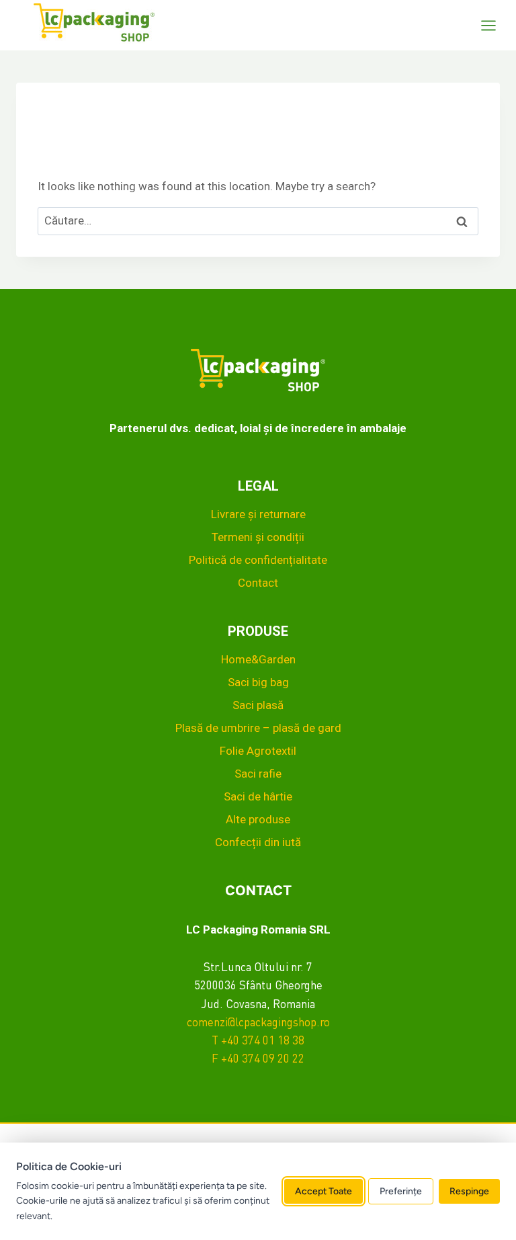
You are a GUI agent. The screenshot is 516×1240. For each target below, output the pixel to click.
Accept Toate (323, 1191)
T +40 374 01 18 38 (258, 1041)
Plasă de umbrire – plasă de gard (258, 728)
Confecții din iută (258, 842)
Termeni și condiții (258, 537)
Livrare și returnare (258, 514)
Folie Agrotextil (258, 750)
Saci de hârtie (258, 796)
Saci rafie (258, 773)
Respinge (469, 1191)
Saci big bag (258, 682)
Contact (258, 582)
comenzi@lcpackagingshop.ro (258, 1023)
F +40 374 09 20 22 (258, 1059)
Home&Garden (258, 659)
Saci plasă (258, 705)
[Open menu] (495, 25)
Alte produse (258, 819)
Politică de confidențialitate (258, 560)
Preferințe (401, 1191)
